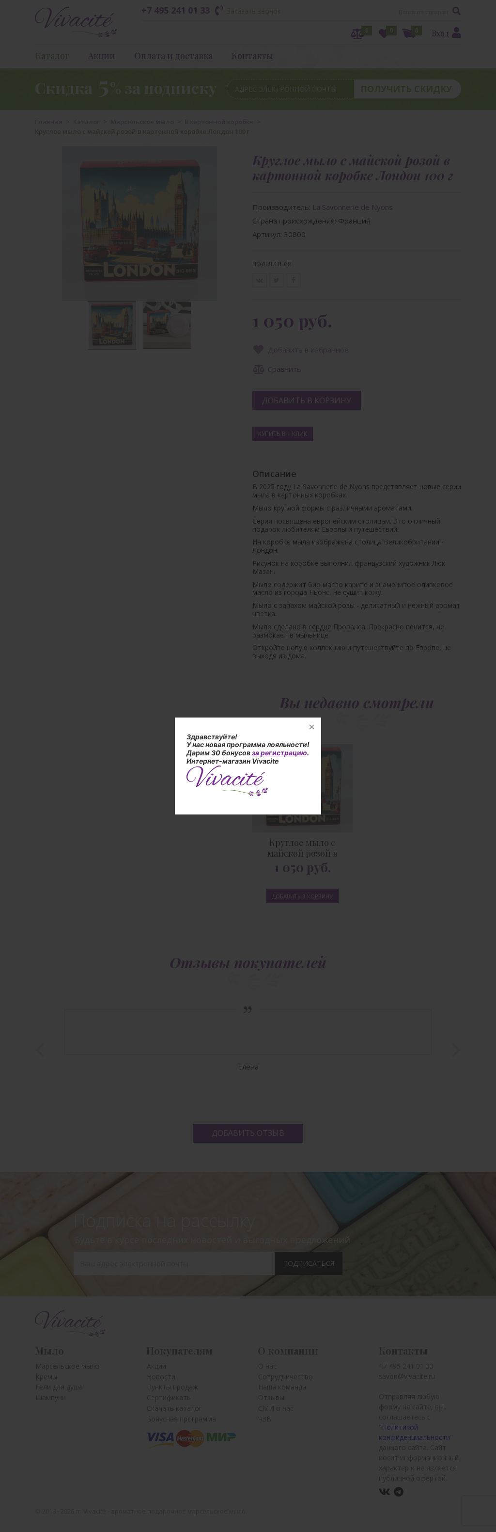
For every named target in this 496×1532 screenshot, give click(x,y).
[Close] (311, 727)
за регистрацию (279, 753)
